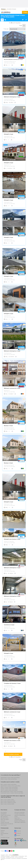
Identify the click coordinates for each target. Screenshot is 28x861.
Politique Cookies (14, 856)
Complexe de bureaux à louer (12, 683)
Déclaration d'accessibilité (22, 858)
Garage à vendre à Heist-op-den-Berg (9, 788)
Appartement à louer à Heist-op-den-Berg (10, 777)
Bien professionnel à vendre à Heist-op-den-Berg (12, 791)
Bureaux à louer (8, 425)
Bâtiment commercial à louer (12, 388)
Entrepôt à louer (8, 134)
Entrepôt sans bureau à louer (12, 539)
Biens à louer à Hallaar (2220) (7, 799)
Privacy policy (21, 856)
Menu (25, 12)
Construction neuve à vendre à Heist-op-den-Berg (12, 793)
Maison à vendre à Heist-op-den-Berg (9, 787)
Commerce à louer (9, 624)
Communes (13, 858)
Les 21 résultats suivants (12, 754)
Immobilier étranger (11, 9)
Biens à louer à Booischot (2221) (8, 801)
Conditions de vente (10, 857)
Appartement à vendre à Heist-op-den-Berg (10, 785)
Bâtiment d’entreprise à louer (12, 96)
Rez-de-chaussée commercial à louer (13, 59)
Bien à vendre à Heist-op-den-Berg (8, 784)
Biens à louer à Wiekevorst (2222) (8, 802)
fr (26, 9)
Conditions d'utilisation (5, 856)
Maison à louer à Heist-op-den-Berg (9, 779)
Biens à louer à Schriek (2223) (7, 804)
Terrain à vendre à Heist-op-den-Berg (9, 790)
